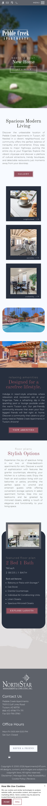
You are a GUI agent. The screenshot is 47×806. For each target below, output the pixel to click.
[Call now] (16, 3)
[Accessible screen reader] (3, 3)
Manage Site (19, 775)
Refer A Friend (23, 748)
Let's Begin (23, 69)
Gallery (23, 174)
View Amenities (23, 430)
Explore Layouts (22, 611)
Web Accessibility (36, 775)
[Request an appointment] (12, 3)
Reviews (31, 778)
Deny (17, 802)
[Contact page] (7, 3)
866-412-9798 (12, 710)
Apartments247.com (35, 766)
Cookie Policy (18, 778)
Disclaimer (6, 775)
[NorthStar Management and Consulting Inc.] (17, 681)
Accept (7, 802)
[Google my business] (9, 758)
